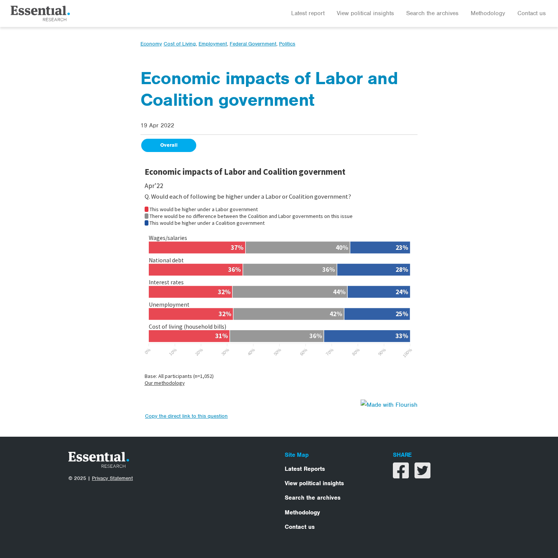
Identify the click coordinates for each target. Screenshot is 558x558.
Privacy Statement (112, 478)
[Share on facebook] (402, 475)
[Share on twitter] (422, 475)
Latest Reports (305, 469)
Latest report (308, 13)
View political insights (365, 13)
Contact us (531, 13)
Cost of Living (180, 44)
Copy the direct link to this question (186, 416)
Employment (213, 44)
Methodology (488, 13)
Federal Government (253, 44)
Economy (151, 44)
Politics (287, 44)
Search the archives (432, 13)
